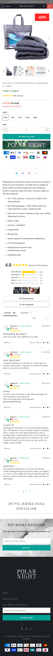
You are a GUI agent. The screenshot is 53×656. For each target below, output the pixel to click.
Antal (4, 125)
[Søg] (44, 6)
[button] (44, 343)
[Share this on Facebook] (23, 173)
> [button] (34, 491)
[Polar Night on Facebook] (22, 629)
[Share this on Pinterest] (29, 173)
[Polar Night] (26, 6)
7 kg (12, 117)
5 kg (5, 117)
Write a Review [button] (27, 298)
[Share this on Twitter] (16, 173)
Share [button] (8, 343)
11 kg (27, 117)
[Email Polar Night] (31, 629)
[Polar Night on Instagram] (26, 629)
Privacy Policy (36, 636)
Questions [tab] (24, 313)
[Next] (49, 38)
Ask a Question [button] (27, 304)
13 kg (35, 117)
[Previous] (4, 38)
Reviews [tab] (7, 313)
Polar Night (12, 636)
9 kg (19, 117)
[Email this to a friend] (35, 173)
